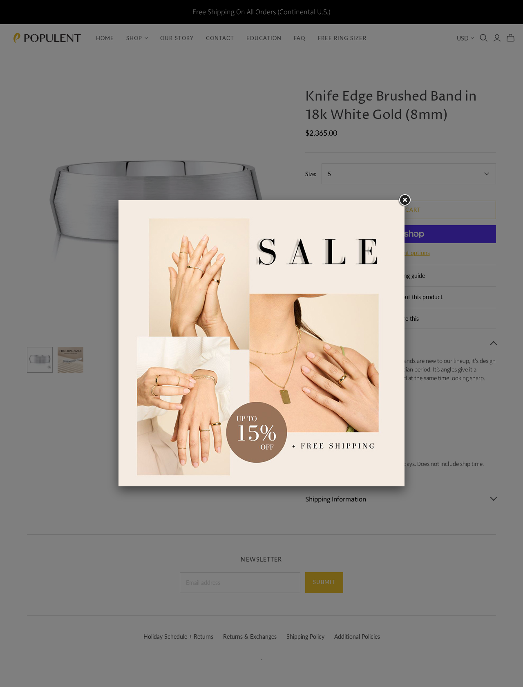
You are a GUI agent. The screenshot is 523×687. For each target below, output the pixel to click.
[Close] (404, 200)
